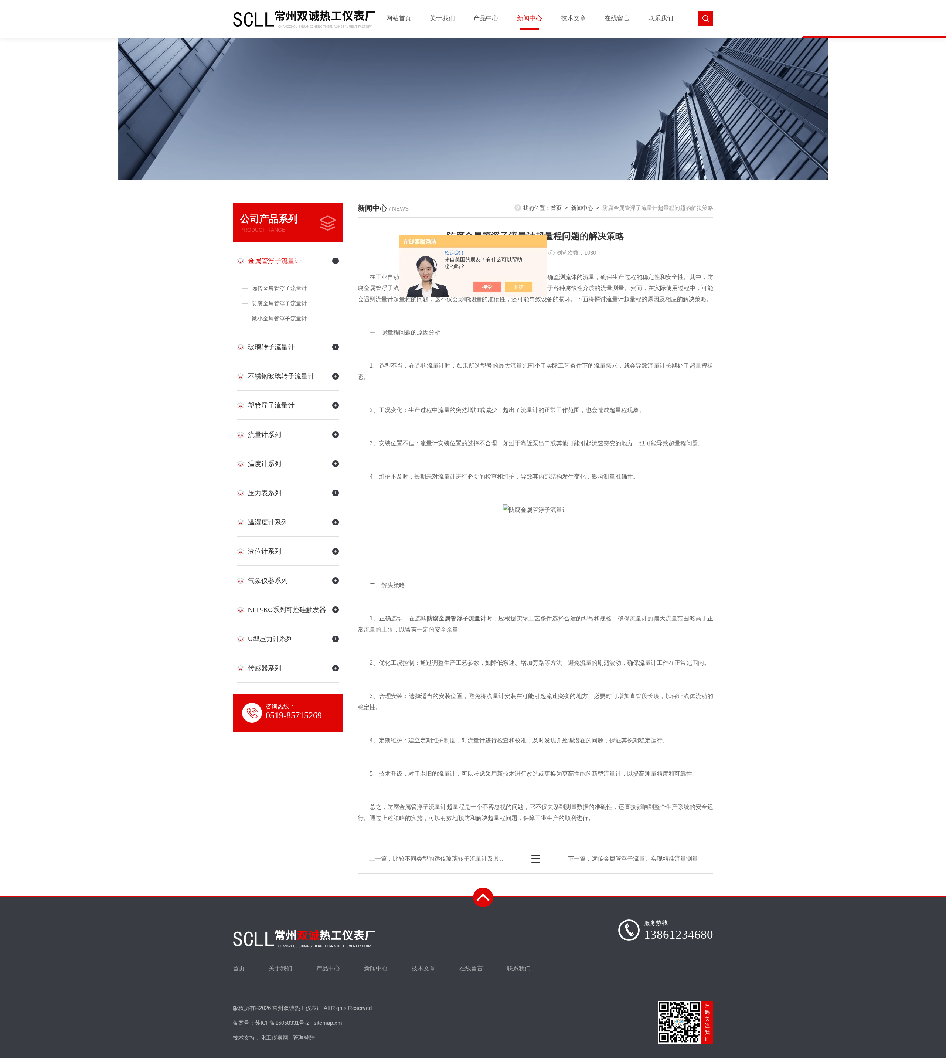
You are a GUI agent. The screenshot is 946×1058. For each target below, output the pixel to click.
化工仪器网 (274, 1037)
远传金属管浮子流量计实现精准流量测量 (645, 858)
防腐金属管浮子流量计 (279, 303)
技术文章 (573, 18)
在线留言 (617, 18)
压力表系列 (264, 493)
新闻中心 (529, 18)
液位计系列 (264, 551)
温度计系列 (264, 463)
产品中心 (485, 18)
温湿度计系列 (268, 522)
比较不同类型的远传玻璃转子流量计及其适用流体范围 (464, 858)
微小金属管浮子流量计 (279, 318)
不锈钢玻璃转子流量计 (281, 376)
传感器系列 (264, 668)
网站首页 (398, 18)
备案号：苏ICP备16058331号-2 (271, 1023)
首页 (556, 208)
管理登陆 (304, 1037)
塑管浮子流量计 (271, 405)
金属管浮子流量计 (274, 261)
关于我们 (442, 18)
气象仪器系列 (268, 580)
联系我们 (660, 18)
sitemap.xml (328, 1023)
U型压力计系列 (270, 639)
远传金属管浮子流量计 (279, 288)
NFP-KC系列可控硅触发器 (287, 609)
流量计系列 (264, 434)
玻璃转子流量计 (271, 347)
